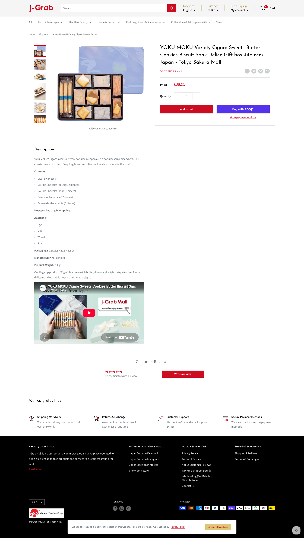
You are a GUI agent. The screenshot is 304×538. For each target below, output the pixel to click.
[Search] (171, 8)
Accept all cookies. (218, 527)
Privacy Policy (190, 453)
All (30, 22)
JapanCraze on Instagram (144, 459)
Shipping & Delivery (246, 453)
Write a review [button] (182, 374)
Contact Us (188, 486)
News (219, 22)
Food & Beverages (48, 22)
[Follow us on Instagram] (121, 508)
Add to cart (186, 109)
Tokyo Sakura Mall (171, 71)
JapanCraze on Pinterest (143, 465)
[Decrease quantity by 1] (177, 96)
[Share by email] (267, 71)
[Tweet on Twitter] (260, 71)
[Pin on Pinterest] (253, 71)
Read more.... (36, 469)
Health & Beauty (78, 22)
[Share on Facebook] (247, 71)
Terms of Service (191, 459)
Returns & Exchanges (247, 459)
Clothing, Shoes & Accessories (143, 22)
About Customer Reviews (196, 465)
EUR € (34, 502)
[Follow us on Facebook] (115, 508)
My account (238, 10)
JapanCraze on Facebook (144, 453)
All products (45, 34)
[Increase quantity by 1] (196, 96)
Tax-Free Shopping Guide (196, 470)
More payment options (243, 117)
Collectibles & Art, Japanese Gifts (190, 22)
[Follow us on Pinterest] (128, 508)
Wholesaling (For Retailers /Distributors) (197, 478)
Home (32, 34)
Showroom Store (139, 470)
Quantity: (166, 96)
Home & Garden (107, 22)
